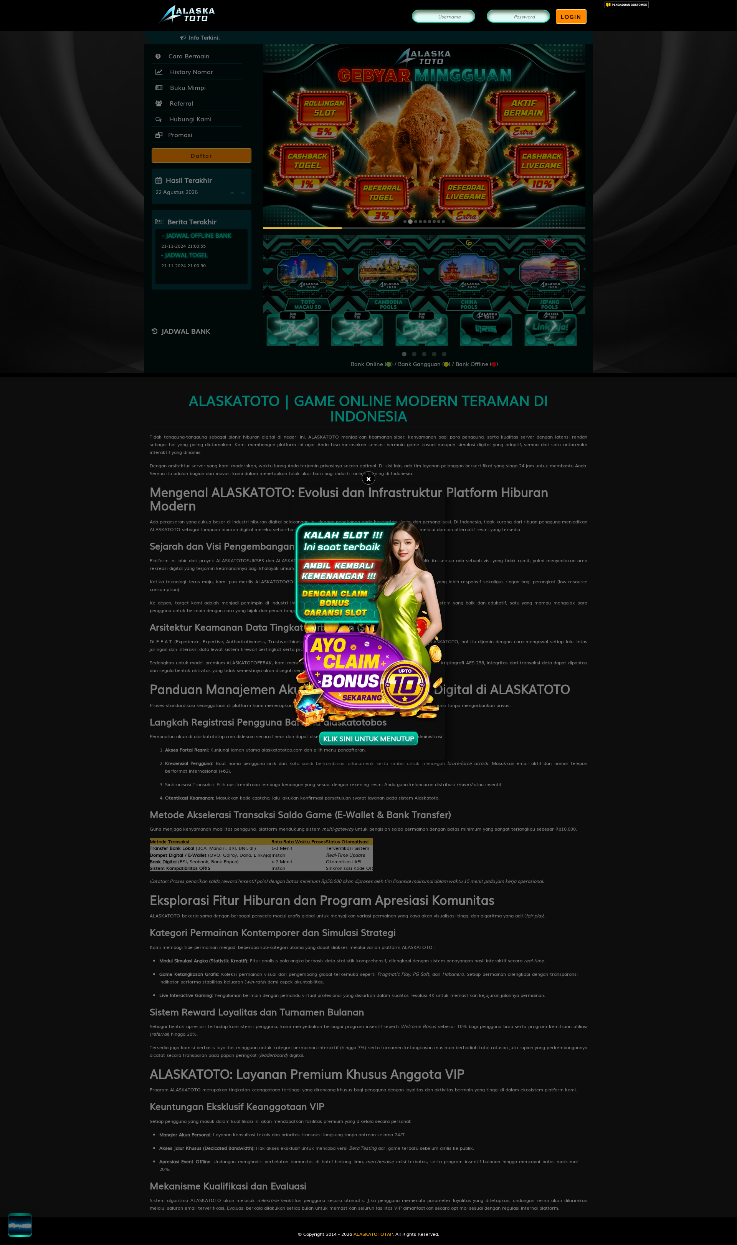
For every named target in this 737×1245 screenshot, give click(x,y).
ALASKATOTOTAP (373, 1233)
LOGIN (571, 16)
